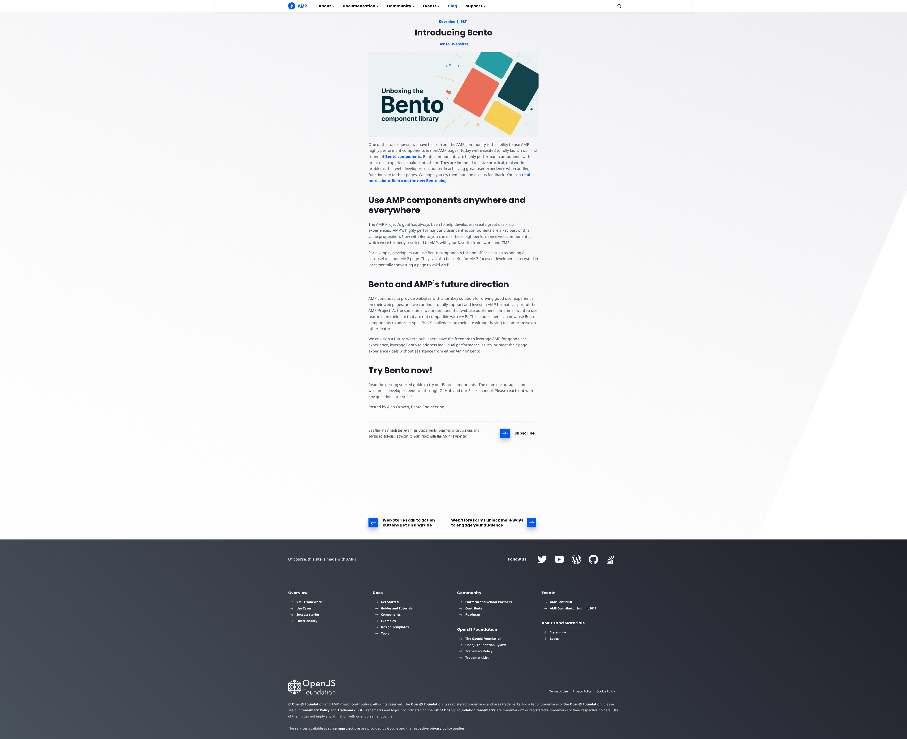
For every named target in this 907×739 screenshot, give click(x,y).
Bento (444, 44)
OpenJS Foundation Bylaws (485, 645)
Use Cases (303, 608)
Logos (554, 638)
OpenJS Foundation (308, 704)
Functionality (306, 621)
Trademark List (477, 657)
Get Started (390, 602)
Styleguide (558, 632)
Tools (385, 633)
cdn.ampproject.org (344, 728)
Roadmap (472, 614)
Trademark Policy (478, 651)
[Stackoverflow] (610, 559)
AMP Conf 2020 (561, 602)
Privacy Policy (582, 691)
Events (429, 6)
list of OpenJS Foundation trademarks (465, 710)
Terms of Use (558, 691)
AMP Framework (309, 602)
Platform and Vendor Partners (488, 602)
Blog (452, 6)
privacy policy (441, 728)
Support (474, 6)
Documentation (359, 6)
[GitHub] (593, 559)
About (325, 6)
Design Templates (395, 627)
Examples (388, 621)
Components (391, 614)
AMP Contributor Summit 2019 (573, 608)
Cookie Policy (605, 691)
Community (399, 6)
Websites (460, 44)
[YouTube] (559, 559)
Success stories (307, 614)
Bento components (403, 156)
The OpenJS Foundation (483, 638)
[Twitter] (542, 559)
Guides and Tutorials (397, 608)
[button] (619, 6)
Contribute (473, 608)
